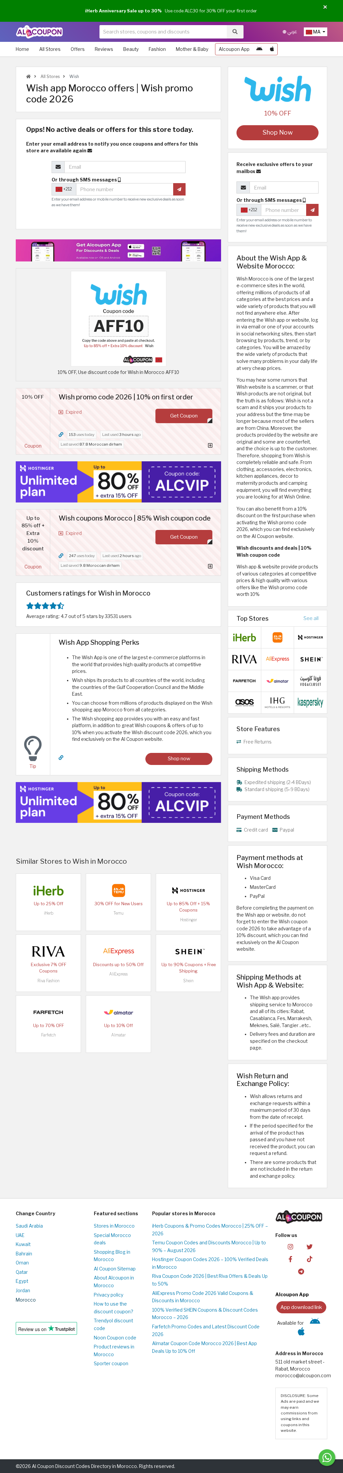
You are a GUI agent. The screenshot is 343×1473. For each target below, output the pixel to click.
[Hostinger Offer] (118, 481)
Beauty (131, 49)
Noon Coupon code (115, 1337)
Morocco (26, 1300)
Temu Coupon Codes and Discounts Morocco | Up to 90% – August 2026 (209, 1246)
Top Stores (252, 618)
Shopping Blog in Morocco (112, 1255)
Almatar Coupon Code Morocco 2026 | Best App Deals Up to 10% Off (204, 1347)
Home (22, 49)
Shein (188, 980)
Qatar (22, 1272)
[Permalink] (61, 435)
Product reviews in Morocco (114, 1350)
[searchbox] (163, 31)
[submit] (179, 189)
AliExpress (118, 974)
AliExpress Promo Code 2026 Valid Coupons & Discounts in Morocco (202, 1297)
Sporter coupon (111, 1363)
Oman (22, 1262)
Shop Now (278, 132)
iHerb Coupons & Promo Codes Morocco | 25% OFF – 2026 (210, 1229)
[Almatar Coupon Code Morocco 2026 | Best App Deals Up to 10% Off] (118, 1012)
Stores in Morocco (114, 1226)
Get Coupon (184, 415)
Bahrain (24, 1253)
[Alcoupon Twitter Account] (309, 1246)
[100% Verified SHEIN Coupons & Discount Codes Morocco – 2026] (188, 951)
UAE (20, 1235)
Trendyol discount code (113, 1324)
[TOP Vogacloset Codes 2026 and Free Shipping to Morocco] (310, 680)
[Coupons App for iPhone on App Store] (272, 49)
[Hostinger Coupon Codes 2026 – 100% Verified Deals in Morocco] (188, 890)
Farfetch (48, 1034)
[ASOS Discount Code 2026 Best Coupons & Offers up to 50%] (244, 702)
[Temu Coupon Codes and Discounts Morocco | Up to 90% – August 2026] (118, 890)
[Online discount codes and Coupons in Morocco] (28, 76)
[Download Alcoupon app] (118, 250)
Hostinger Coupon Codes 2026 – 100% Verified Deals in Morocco (210, 1263)
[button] (325, 7)
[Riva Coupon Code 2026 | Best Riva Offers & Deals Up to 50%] (48, 951)
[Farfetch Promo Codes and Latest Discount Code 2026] (48, 1012)
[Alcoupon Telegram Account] (301, 1271)
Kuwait (23, 1244)
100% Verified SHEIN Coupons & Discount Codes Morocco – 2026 (205, 1313)
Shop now (179, 758)
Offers (78, 49)
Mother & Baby (192, 49)
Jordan (23, 1290)
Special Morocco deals (112, 1239)
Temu (119, 913)
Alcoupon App (234, 49)
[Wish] (277, 88)
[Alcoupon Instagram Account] (290, 1246)
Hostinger (188, 919)
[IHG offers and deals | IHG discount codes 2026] (277, 702)
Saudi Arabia (29, 1226)
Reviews (104, 49)
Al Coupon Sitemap (115, 1268)
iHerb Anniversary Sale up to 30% (123, 10)
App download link (301, 1307)
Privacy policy (108, 1295)
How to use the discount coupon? (113, 1307)
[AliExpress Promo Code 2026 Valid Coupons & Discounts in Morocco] (118, 951)
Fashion (157, 49)
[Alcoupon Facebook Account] (290, 1258)
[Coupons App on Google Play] (259, 49)
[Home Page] (39, 31)
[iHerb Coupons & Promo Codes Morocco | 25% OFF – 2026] (48, 890)
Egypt (22, 1281)
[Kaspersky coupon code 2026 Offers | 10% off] (310, 702)
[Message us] (327, 1457)
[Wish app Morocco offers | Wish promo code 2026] (118, 318)
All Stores (50, 49)
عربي (291, 31)
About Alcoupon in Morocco (114, 1281)
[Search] (235, 31)
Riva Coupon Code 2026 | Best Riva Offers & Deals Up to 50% (210, 1280)
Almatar (118, 1034)
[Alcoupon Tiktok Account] (309, 1258)
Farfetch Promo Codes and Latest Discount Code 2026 (206, 1330)
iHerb (48, 913)
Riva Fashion (49, 980)
